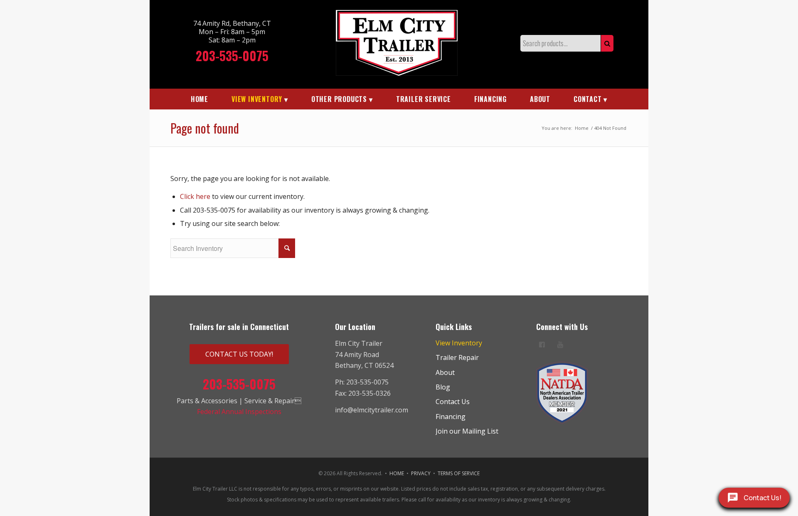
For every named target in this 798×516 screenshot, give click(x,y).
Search (607, 43)
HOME (396, 473)
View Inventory (459, 342)
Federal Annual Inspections (239, 411)
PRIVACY (421, 473)
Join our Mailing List (467, 431)
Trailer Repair (457, 357)
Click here (195, 196)
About (445, 372)
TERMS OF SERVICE (459, 473)
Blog (443, 387)
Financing (451, 416)
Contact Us (453, 401)
